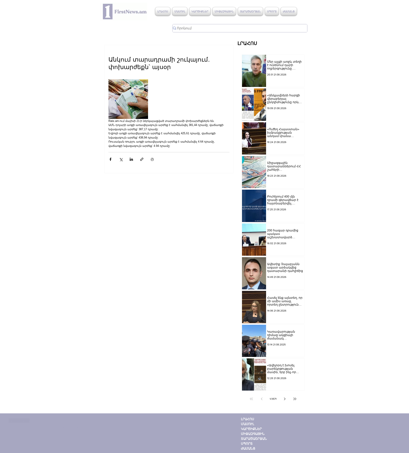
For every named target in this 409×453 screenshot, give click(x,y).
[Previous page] (261, 399)
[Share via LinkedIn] (131, 159)
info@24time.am (19, 420)
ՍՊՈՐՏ (247, 443)
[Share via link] (142, 159)
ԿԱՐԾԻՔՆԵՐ (251, 429)
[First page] (251, 399)
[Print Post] (152, 159)
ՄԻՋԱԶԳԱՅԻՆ (253, 434)
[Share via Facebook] (110, 159)
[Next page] (284, 399)
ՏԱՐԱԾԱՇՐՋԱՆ (254, 438)
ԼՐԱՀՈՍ (247, 419)
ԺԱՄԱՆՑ (248, 448)
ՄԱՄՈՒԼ (247, 424)
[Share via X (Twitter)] (121, 159)
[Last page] (295, 399)
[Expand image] (128, 99)
